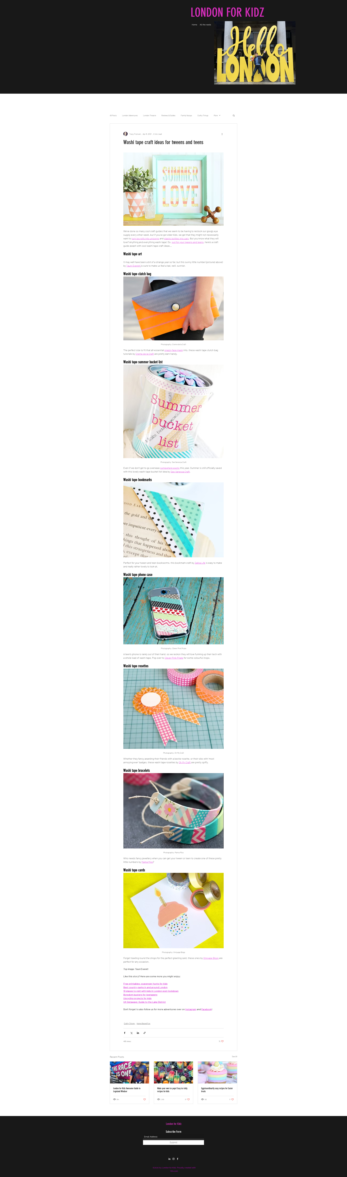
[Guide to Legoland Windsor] (129, 1072)
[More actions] (222, 134)
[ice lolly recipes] (173, 1072)
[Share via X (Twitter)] (131, 1033)
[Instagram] (173, 1158)
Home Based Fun (143, 1023)
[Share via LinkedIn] (138, 1033)
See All (234, 1056)
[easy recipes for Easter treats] (217, 1072)
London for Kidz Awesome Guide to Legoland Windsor (126, 1090)
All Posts (113, 115)
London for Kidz (173, 1124)
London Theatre (149, 115)
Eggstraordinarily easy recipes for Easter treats (217, 1090)
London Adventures (130, 115)
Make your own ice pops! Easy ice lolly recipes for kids (172, 1090)
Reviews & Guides (168, 115)
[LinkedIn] (169, 1158)
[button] (233, 115)
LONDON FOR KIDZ (227, 12)
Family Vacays (186, 115)
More (216, 115)
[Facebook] (177, 1158)
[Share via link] (144, 1033)
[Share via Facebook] (124, 1033)
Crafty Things (202, 115)
